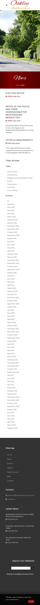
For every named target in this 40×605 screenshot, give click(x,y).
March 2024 (11, 288)
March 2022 (11, 357)
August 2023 (11, 307)
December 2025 (13, 226)
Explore (10, 463)
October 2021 (12, 369)
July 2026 (10, 204)
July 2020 (10, 413)
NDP (9, 476)
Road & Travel (12, 172)
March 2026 (11, 217)
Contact (10, 481)
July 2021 (10, 375)
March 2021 (11, 388)
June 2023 (11, 313)
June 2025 (11, 245)
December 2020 (13, 397)
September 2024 (13, 269)
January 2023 (12, 325)
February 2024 (12, 291)
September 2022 (13, 338)
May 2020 (10, 419)
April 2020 (10, 422)
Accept (31, 601)
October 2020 (12, 403)
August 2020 (12, 409)
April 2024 (10, 285)
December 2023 (13, 298)
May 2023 (10, 316)
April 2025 (10, 251)
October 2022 (12, 335)
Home (17, 85)
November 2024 (13, 263)
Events (9, 181)
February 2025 (12, 254)
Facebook (11, 499)
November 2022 (13, 332)
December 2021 (13, 363)
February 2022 (12, 360)
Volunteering (12, 184)
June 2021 (10, 378)
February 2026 (12, 220)
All (8, 201)
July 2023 (10, 310)
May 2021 (10, 381)
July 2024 (10, 276)
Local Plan (11, 187)
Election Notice (15, 93)
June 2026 (11, 207)
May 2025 (10, 248)
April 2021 (10, 385)
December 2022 (13, 329)
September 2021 (13, 372)
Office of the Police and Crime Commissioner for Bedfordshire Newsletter (18, 112)
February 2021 (12, 391)
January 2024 (12, 294)
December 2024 (13, 260)
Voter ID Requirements (19, 140)
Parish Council (12, 472)
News (9, 459)
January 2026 (12, 223)
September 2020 (13, 406)
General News (12, 175)
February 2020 (12, 428)
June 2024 (11, 279)
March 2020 (11, 425)
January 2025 (12, 257)
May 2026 (10, 210)
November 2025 (13, 229)
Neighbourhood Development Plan (20, 178)
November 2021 (13, 366)
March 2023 (11, 322)
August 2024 (12, 273)
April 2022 (10, 353)
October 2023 (12, 301)
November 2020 (13, 400)
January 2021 (12, 394)
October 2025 (12, 232)
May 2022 (10, 350)
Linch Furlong (12, 190)
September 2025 (13, 235)
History (10, 468)
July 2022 (10, 344)
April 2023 (10, 319)
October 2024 (12, 266)
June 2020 (11, 416)
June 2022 (11, 347)
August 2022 (11, 341)
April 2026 (10, 214)
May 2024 (10, 282)
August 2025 (11, 238)
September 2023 (13, 304)
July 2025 (10, 242)
